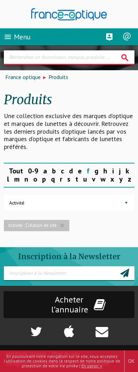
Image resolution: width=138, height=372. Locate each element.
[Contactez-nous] (115, 328)
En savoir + (91, 365)
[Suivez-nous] (23, 328)
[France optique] (69, 14)
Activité (16, 203)
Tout (16, 171)
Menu (17, 36)
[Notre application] (69, 328)
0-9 (33, 171)
